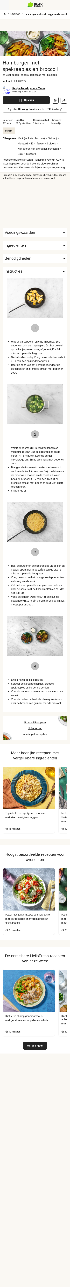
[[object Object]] (55, 100)
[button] (35, 245)
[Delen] (64, 100)
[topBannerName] (35, 25)
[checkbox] (4, 81)
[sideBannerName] (35, 204)
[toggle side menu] (4, 5)
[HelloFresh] (35, 4)
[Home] (5, 14)
